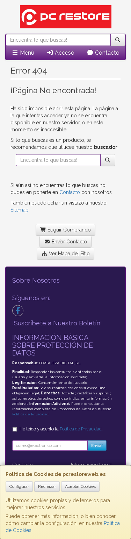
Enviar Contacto (68, 241)
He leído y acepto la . (61, 428)
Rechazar (47, 486)
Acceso (63, 52)
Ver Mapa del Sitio (69, 253)
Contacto (106, 52)
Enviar (97, 445)
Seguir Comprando (68, 230)
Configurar (19, 486)
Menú (26, 52)
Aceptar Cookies (80, 486)
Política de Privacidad (30, 414)
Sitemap (19, 210)
